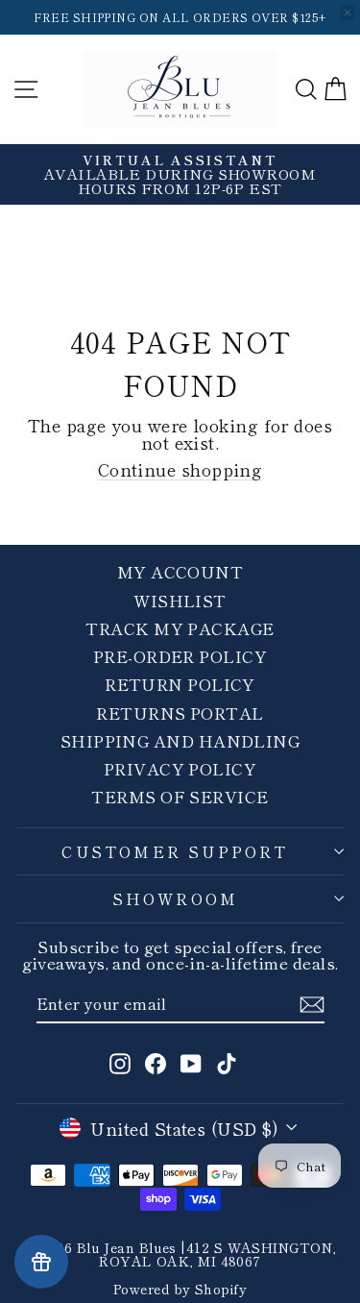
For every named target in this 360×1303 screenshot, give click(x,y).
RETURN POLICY (180, 684)
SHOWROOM (175, 898)
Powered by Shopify (180, 1288)
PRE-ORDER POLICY (180, 656)
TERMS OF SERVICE (179, 796)
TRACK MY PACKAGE (179, 628)
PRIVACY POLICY (180, 768)
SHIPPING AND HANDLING (180, 740)
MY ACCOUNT (180, 571)
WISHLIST (180, 600)
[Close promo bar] (347, 12)
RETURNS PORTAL (179, 713)
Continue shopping (180, 468)
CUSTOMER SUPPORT (174, 851)
